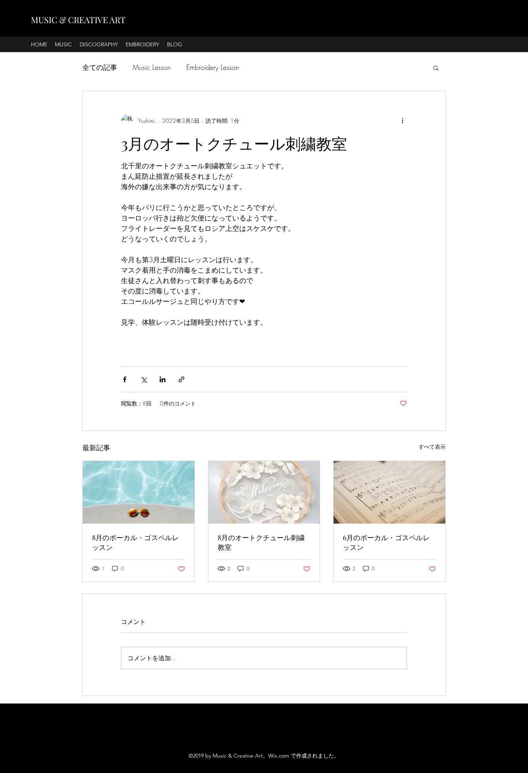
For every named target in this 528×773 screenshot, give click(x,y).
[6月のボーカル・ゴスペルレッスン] (389, 492)
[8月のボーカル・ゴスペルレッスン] (138, 492)
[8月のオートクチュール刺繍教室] (264, 492)
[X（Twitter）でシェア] (143, 379)
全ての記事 (99, 67)
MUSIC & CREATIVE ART (78, 19)
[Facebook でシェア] (124, 379)
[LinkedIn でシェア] (162, 379)
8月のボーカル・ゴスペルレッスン (135, 542)
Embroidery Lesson (212, 67)
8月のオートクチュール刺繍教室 (261, 542)
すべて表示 (432, 446)
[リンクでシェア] (181, 379)
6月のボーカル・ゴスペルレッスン (386, 542)
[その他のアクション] (402, 120)
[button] (435, 67)
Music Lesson (152, 67)
